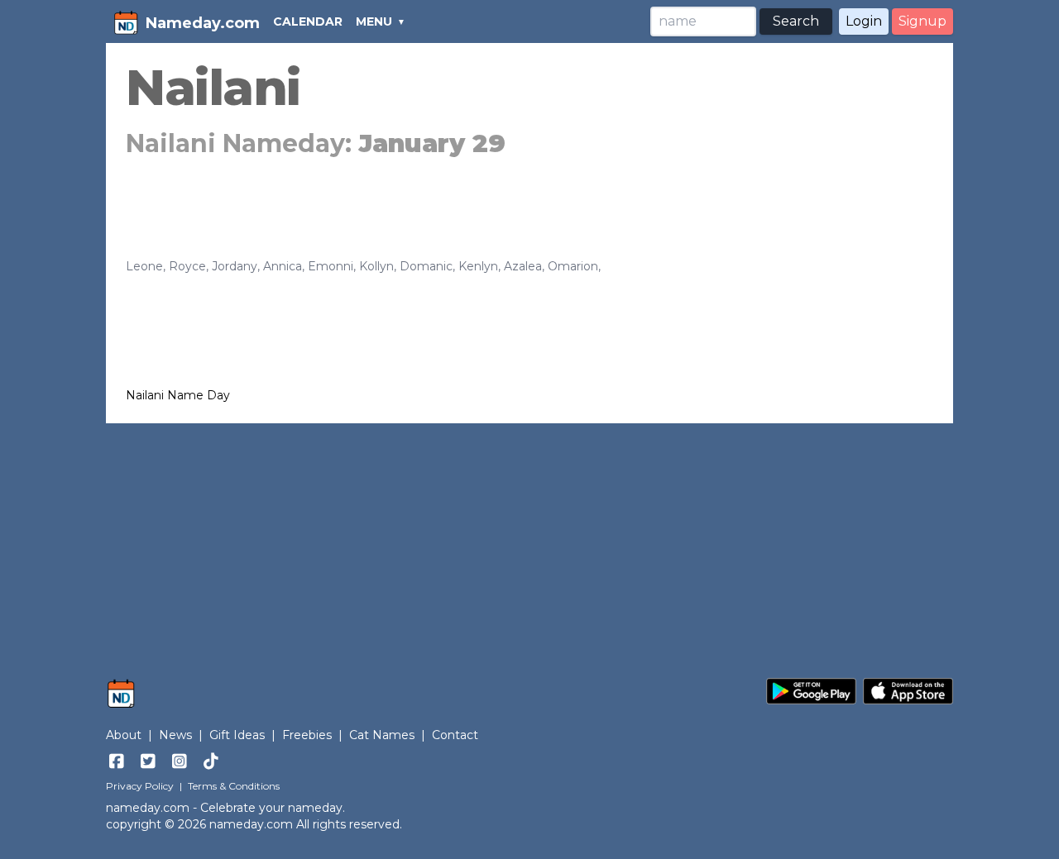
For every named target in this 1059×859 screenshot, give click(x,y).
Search (796, 21)
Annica (282, 266)
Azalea (523, 266)
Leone (144, 266)
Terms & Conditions (234, 786)
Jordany (234, 266)
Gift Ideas (237, 735)
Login (864, 21)
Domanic (426, 266)
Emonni (330, 266)
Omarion (573, 266)
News (175, 735)
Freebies (307, 735)
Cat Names (381, 735)
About (123, 735)
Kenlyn (478, 266)
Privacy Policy (140, 786)
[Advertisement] (529, 542)
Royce (187, 266)
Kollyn (376, 266)
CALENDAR (308, 21)
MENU (374, 21)
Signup (922, 21)
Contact (455, 735)
